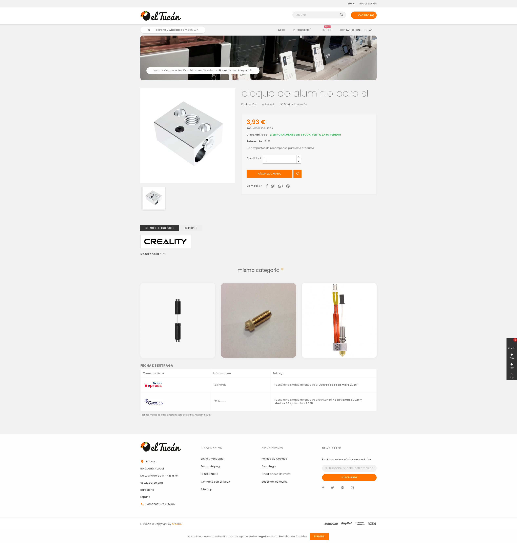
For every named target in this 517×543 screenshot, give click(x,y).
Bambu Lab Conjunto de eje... (177, 304)
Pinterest (288, 186)
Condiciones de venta (276, 474)
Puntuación (248, 104)
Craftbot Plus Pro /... (258, 304)
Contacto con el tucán (215, 482)
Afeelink (177, 524)
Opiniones (191, 228)
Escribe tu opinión (295, 104)
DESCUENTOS (209, 474)
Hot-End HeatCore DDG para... (339, 304)
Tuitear (273, 186)
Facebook (323, 488)
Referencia (254, 141)
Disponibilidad (257, 135)
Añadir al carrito (269, 173)
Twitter (332, 488)
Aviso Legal (269, 466)
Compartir (267, 186)
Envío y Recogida (212, 459)
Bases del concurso (275, 482)
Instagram (352, 488)
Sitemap (206, 489)
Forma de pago (211, 466)
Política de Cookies (274, 459)
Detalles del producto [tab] (159, 228)
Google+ (280, 186)
